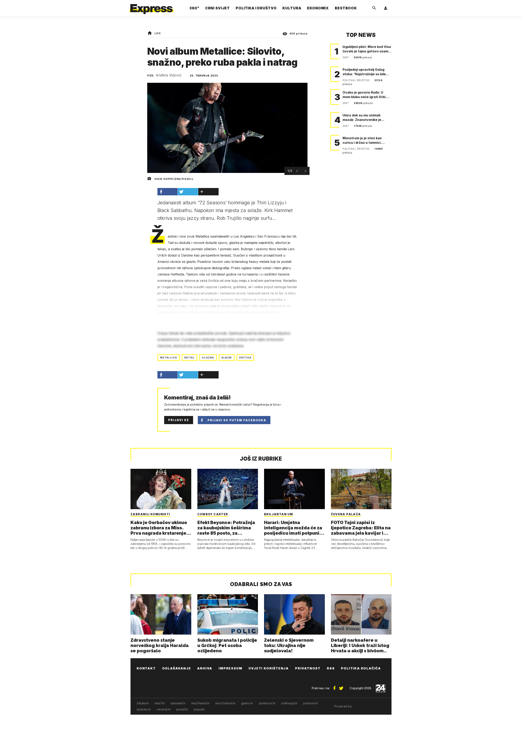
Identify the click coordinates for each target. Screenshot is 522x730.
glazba (208, 357)
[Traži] (374, 8)
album (226, 357)
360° (346, 57)
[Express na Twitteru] (341, 686)
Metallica (168, 357)
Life (158, 33)
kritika (245, 357)
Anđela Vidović (169, 75)
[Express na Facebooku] (334, 686)
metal (189, 357)
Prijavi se (178, 420)
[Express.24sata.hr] (151, 7)
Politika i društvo (356, 80)
